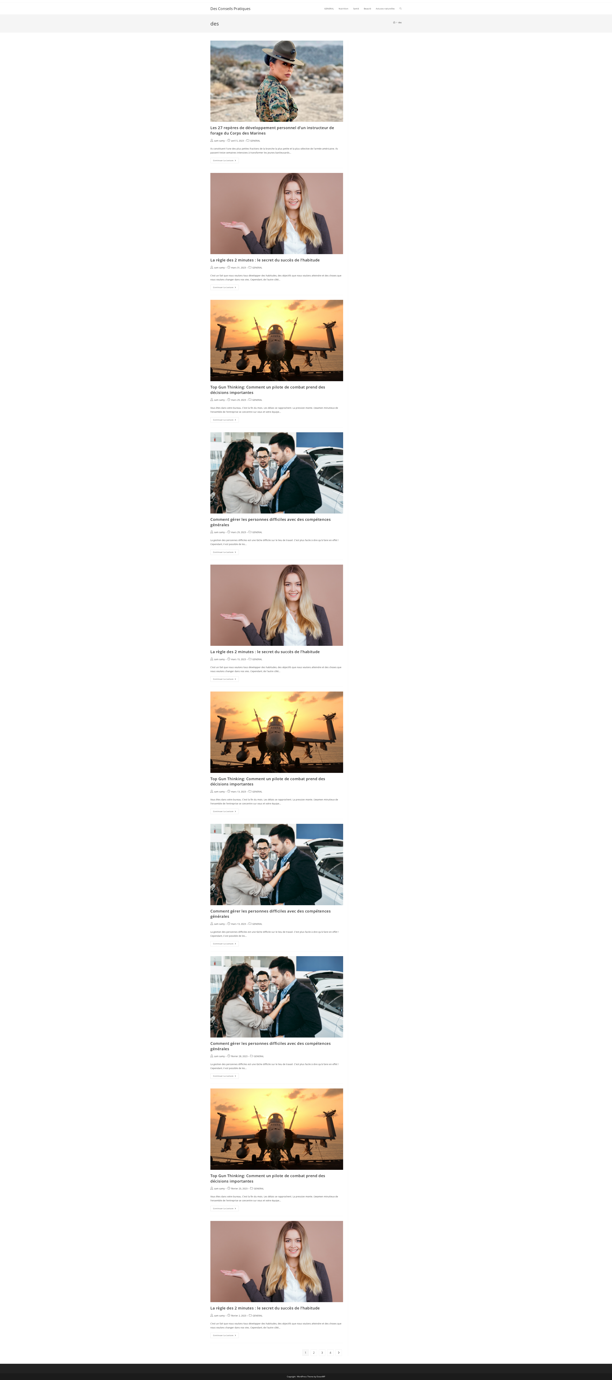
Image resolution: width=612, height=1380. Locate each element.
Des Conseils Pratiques (230, 8)
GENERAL (255, 140)
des (400, 22)
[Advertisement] (377, 60)
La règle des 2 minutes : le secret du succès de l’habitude (265, 260)
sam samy (219, 140)
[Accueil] (394, 22)
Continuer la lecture (226, 161)
